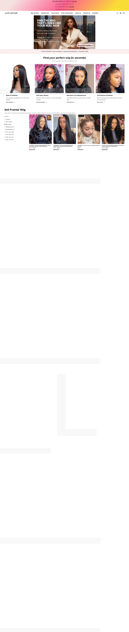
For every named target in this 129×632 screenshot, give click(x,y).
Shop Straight (9, 102)
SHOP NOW (72, 9)
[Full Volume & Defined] (110, 78)
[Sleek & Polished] (18, 78)
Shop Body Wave (40, 102)
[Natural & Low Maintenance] (79, 78)
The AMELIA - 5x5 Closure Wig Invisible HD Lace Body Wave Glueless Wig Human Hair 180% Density (39, 146)
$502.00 (79, 147)
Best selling (8, 124)
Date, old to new (10, 137)
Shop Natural (70, 102)
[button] (67, 13)
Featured (8, 119)
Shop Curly (100, 102)
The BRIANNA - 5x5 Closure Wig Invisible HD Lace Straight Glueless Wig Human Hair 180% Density (63, 146)
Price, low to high (10, 132)
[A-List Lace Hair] (11, 13)
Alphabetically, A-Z (10, 126)
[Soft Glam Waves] (49, 78)
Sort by (6, 116)
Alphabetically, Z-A (10, 129)
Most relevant (9, 121)
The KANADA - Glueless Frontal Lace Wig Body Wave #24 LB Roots (89, 146)
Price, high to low (10, 134)
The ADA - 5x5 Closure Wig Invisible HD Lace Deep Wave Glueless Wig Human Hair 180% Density (113, 146)
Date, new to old (10, 139)
